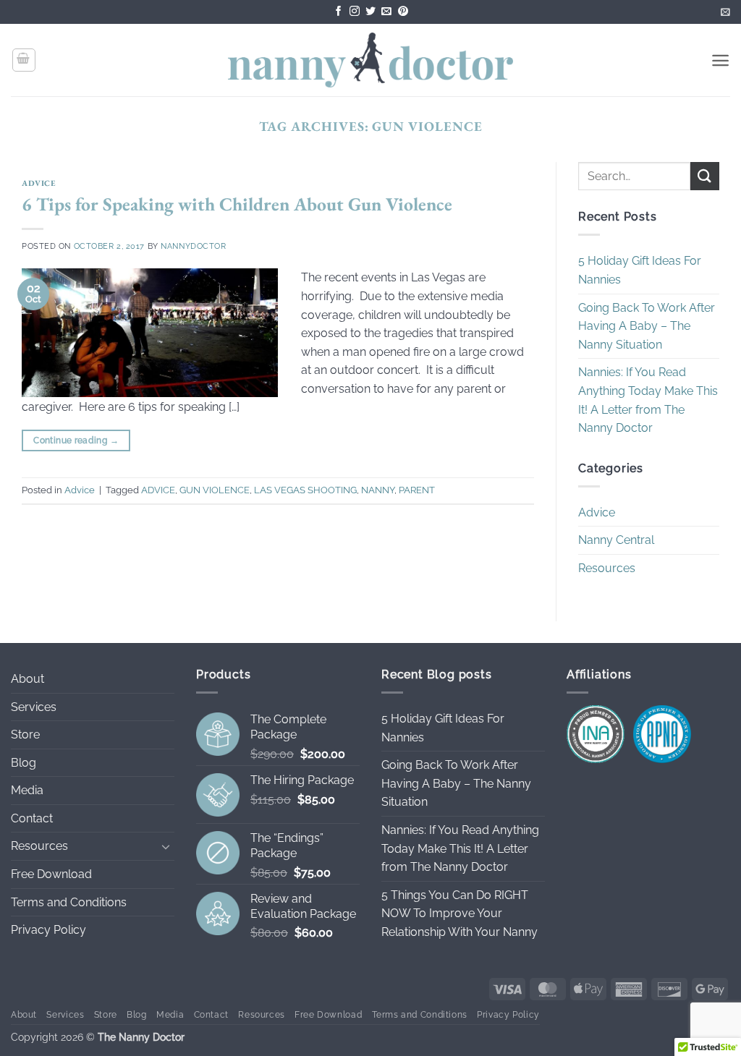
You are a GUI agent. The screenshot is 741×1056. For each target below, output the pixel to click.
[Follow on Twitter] (370, 12)
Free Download (51, 874)
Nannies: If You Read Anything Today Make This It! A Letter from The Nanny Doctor (648, 400)
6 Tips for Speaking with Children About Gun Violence (237, 204)
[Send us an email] (386, 12)
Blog (23, 763)
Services (33, 707)
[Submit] (704, 176)
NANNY (377, 490)
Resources (606, 568)
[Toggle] (165, 846)
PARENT (417, 490)
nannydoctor (193, 246)
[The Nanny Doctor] (371, 59)
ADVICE (158, 490)
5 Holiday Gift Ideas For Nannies (639, 271)
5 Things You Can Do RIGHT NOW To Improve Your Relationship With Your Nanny (459, 913)
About (27, 679)
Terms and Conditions (69, 902)
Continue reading (76, 440)
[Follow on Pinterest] (403, 12)
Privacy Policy (48, 930)
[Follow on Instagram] (355, 12)
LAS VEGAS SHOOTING (305, 490)
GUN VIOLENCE (214, 490)
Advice (38, 183)
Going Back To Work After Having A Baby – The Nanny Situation (646, 326)
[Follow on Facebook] (339, 12)
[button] (725, 12)
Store (25, 734)
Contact (32, 818)
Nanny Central (616, 541)
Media (27, 790)
